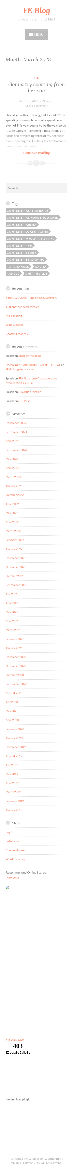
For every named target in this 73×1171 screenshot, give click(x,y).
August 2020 (14, 693)
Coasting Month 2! (18, 333)
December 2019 (16, 747)
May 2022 (12, 513)
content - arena (21, 224)
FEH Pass (24, 401)
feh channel (18, 266)
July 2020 (12, 702)
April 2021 (12, 621)
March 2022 (13, 531)
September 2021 (16, 585)
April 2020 (12, 720)
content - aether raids (28, 210)
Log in (9, 832)
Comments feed (16, 850)
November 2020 (16, 666)
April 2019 (12, 783)
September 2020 (16, 684)
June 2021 (12, 603)
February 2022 (15, 539)
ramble (13, 273)
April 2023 (12, 467)
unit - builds (36, 273)
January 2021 (14, 648)
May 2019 (12, 774)
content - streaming (26, 259)
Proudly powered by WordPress (36, 1158)
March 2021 (13, 630)
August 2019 (14, 756)
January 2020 (14, 738)
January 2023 (14, 486)
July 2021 (12, 594)
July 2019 (12, 765)
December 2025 (16, 422)
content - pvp (19, 245)
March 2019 (13, 792)
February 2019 (15, 801)
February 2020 (15, 729)
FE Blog (36, 10)
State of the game (29, 355)
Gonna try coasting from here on (36, 87)
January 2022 (14, 549)
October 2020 (15, 675)
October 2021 (15, 576)
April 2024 (12, 441)
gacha (40, 266)
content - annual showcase (32, 217)
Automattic (51, 1163)
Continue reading (42, 152)
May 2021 (12, 612)
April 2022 (12, 522)
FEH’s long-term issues (20, 369)
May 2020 (12, 711)
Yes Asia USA (15, 1039)
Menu (39, 34)
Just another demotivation (22, 306)
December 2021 (16, 558)
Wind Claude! (14, 324)
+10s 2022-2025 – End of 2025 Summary (31, 297)
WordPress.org (15, 859)
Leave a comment (37, 105)
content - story (21, 252)
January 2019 (14, 810)
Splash (47, 101)
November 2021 (16, 567)
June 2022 (12, 504)
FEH (36, 77)
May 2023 (12, 459)
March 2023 (13, 477)
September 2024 (16, 432)
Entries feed (13, 841)
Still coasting (14, 315)
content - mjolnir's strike (31, 238)
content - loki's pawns (27, 231)
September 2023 (16, 450)
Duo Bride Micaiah (29, 391)
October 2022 (15, 494)
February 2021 (15, 639)
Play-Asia (12, 878)
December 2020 (16, 657)
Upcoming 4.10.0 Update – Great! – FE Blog (33, 364)
